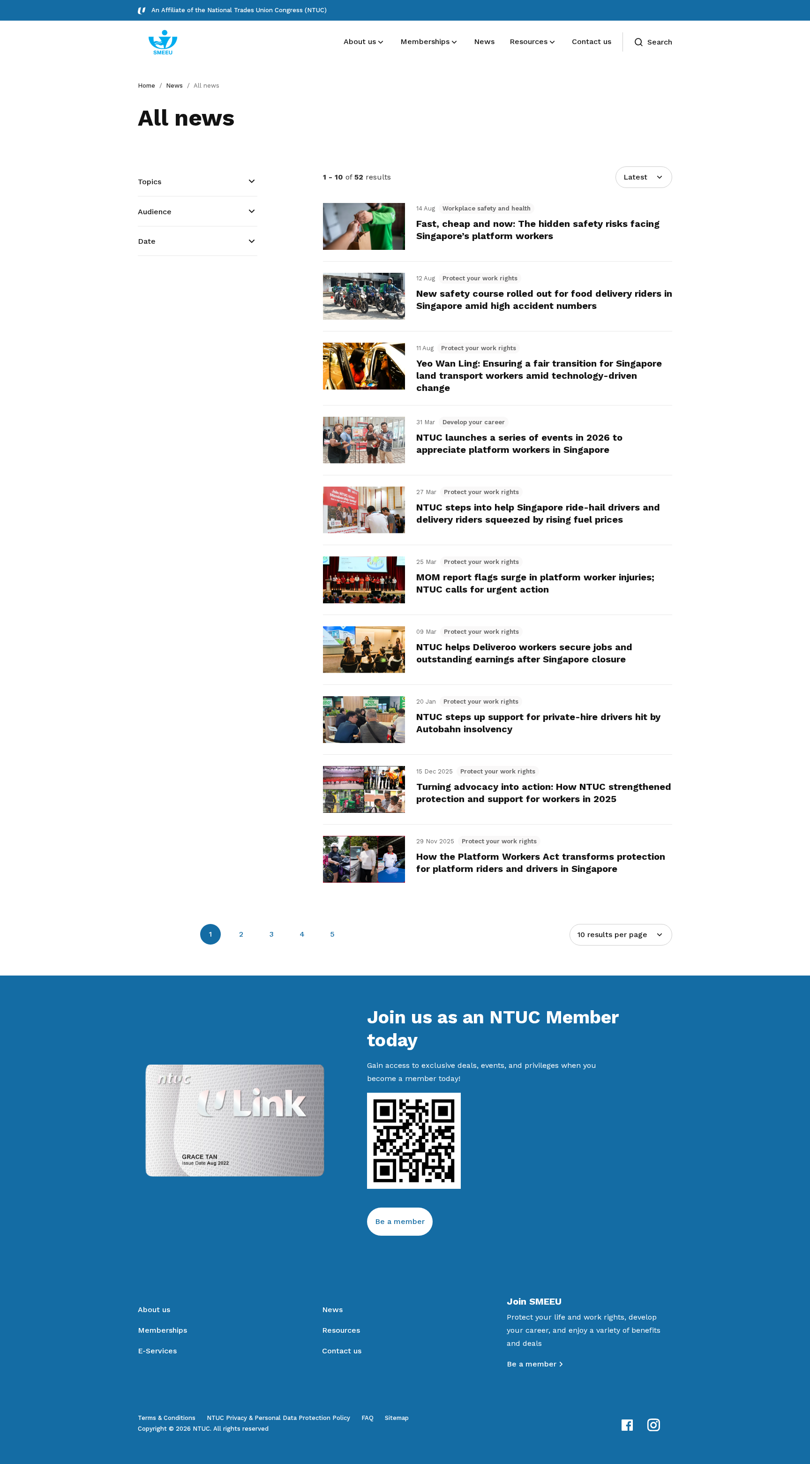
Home (146, 85)
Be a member (400, 1221)
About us (154, 1309)
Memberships (162, 1330)
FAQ (367, 1417)
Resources (341, 1330)
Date (147, 241)
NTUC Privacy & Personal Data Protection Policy (278, 1417)
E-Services (157, 1350)
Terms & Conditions (166, 1417)
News (174, 85)
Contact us (341, 1350)
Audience (155, 211)
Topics (149, 181)
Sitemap (397, 1417)
